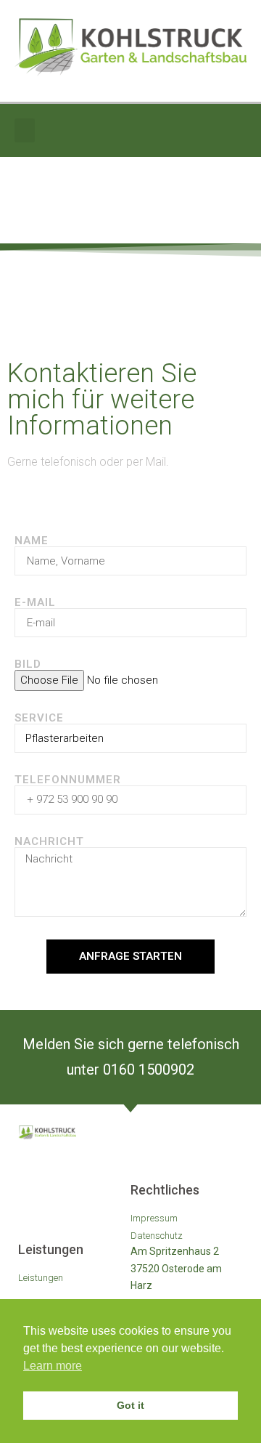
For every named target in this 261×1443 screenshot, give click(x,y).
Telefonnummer (67, 780)
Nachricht (49, 841)
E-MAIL (35, 602)
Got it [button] (130, 1405)
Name (31, 540)
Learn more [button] (52, 1365)
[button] (24, 130)
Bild (27, 664)
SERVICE (39, 718)
